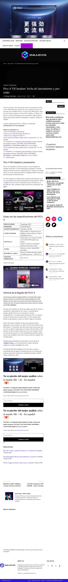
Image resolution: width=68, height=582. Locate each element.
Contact (43, 580)
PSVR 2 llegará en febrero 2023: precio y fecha (17, 463)
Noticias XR (10, 63)
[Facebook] (48, 566)
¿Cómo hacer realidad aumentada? (54, 580)
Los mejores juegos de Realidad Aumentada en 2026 (55, 206)
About (29, 580)
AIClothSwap (51, 244)
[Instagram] (52, 566)
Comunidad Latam (8, 40)
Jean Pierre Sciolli (53, 269)
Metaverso (19, 40)
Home (4, 63)
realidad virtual (8, 343)
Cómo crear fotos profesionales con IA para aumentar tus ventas (56, 246)
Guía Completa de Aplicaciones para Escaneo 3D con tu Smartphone (53, 191)
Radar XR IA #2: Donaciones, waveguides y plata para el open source (55, 183)
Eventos (17, 45)
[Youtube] (59, 566)
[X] (55, 566)
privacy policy (19, 395)
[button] (64, 41)
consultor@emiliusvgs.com (29, 573)
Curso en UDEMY (7, 45)
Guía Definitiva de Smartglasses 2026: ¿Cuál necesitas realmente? (53, 199)
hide (17, 130)
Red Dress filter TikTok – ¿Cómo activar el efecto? (12, 485)
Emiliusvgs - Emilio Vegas (10, 96)
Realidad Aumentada (31, 40)
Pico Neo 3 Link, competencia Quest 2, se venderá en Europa (21, 450)
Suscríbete (26, 45)
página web (8, 182)
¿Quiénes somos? (36, 580)
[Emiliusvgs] (34, 55)
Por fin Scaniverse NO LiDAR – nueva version (35, 485)
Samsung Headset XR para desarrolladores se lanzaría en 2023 (22, 457)
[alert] (55, 172)
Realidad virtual (45, 40)
